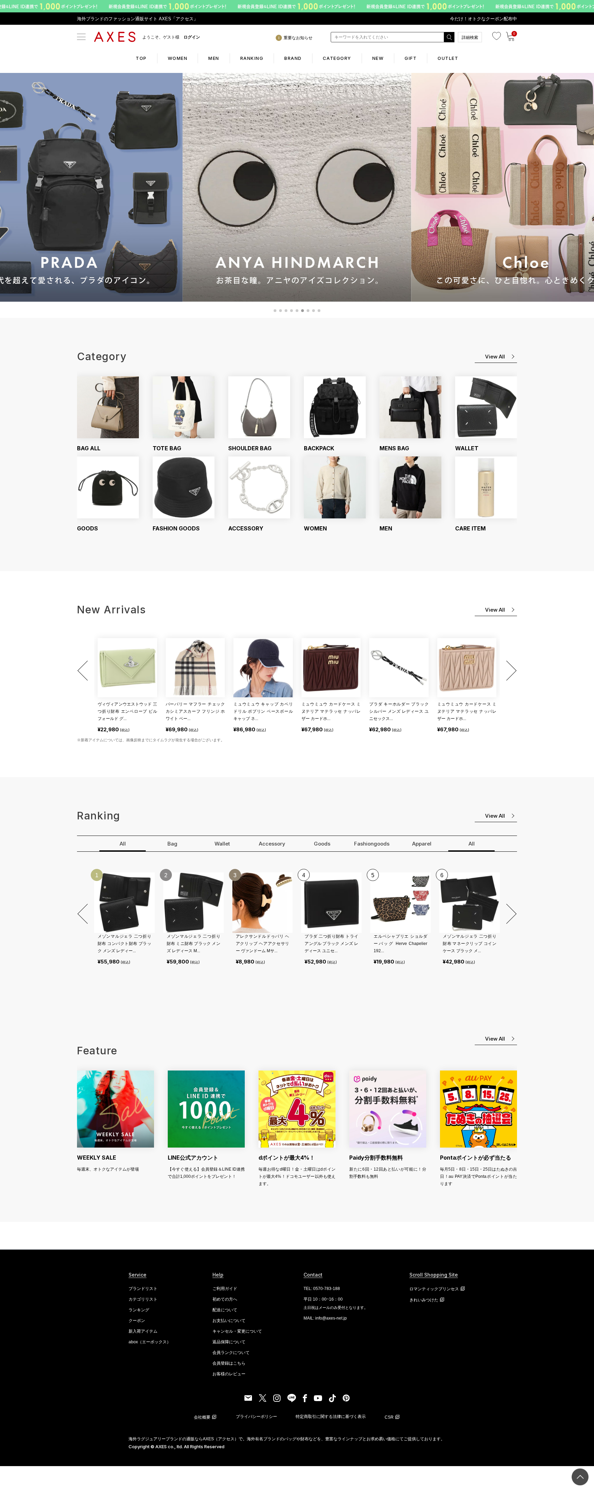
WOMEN (178, 58)
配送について (224, 1310)
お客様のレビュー (228, 1374)
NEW (378, 58)
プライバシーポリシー (256, 1416)
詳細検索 (470, 37)
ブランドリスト (143, 1288)
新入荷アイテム (143, 1331)
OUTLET (448, 58)
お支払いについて (228, 1320)
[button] (84, 671)
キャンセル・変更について (237, 1331)
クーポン (137, 1320)
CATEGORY (337, 58)
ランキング (139, 1310)
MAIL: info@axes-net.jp (325, 1318)
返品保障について (228, 1342)
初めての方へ (224, 1299)
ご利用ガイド (224, 1288)
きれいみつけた (423, 1300)
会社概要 (202, 1417)
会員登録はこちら (228, 1363)
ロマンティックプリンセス (434, 1289)
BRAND (293, 58)
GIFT (411, 58)
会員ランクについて (231, 1352)
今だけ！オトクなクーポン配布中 (483, 19)
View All (495, 356)
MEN (213, 58)
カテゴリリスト (143, 1299)
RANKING (252, 58)
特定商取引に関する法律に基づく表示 (331, 1416)
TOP (141, 58)
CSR (389, 1417)
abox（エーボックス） (150, 1342)
